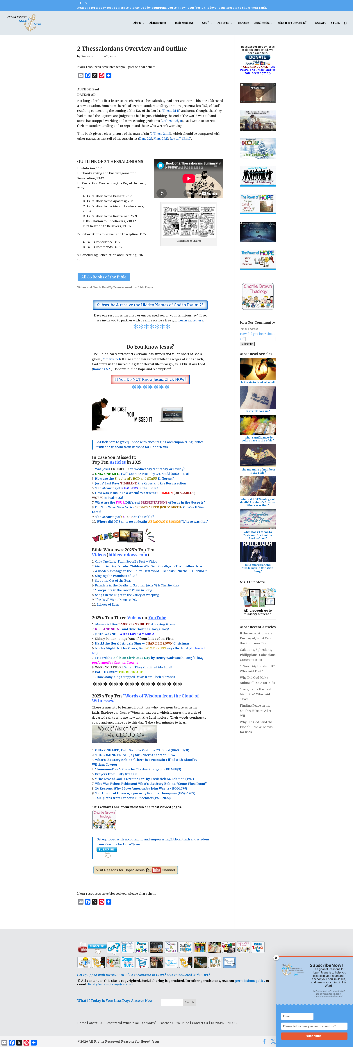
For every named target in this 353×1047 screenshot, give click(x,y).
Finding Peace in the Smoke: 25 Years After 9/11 (256, 710)
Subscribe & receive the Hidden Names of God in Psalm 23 (150, 305)
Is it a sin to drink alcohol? (258, 382)
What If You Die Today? (292, 23)
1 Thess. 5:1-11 (169, 110)
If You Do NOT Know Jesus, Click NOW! (150, 379)
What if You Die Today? (139, 1023)
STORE (335, 23)
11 (181, 121)
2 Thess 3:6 (170, 121)
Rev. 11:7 (175, 138)
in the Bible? (139, 488)
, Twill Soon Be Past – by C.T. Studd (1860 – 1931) (142, 750)
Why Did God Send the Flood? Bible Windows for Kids (256, 727)
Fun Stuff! (223, 23)
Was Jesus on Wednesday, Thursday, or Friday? (140, 469)
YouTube (243, 23)
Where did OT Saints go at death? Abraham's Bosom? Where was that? (257, 502)
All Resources (158, 23)
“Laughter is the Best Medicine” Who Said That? (255, 694)
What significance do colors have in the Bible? (258, 439)
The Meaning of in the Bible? (124, 517)
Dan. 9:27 (145, 138)
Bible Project (146, 287)
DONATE (320, 23)
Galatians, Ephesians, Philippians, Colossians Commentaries (258, 654)
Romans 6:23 (102, 369)
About (137, 23)
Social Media (262, 23)
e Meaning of (110, 488)
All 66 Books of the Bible (103, 277)
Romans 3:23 (111, 359)
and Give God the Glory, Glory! (132, 629)
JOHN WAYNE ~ (124, 634)
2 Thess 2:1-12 (160, 133)
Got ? (205, 23)
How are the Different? (134, 478)
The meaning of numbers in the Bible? (258, 471)
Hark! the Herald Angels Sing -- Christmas (142, 643)
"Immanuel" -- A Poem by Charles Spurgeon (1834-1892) (138, 769)
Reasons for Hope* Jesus (98, 56)
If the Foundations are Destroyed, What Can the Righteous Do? (256, 638)
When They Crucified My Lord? (133, 667)
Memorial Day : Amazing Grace (135, 624)
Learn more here (190, 320)
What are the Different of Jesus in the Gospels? (150, 502)
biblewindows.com (127, 554)
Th (97, 488)
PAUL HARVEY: (119, 672)
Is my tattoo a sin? (258, 411)
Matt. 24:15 (161, 138)
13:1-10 (186, 138)
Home (81, 1023)
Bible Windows (184, 23)
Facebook (166, 1023)
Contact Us (200, 1023)
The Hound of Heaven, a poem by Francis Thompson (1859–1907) (145, 793)
